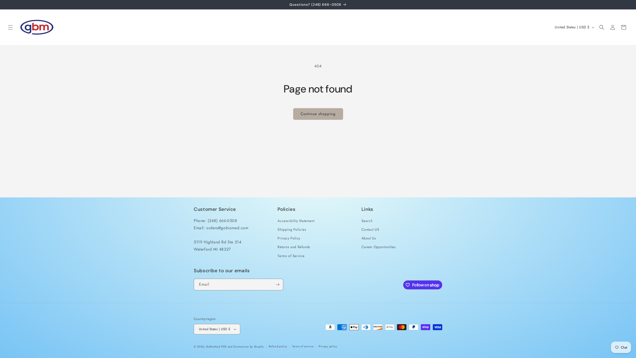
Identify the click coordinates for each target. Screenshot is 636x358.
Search (367, 220)
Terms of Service (291, 255)
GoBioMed (213, 347)
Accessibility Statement (296, 220)
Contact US (370, 229)
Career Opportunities (378, 246)
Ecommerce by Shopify (249, 347)
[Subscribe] (277, 284)
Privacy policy (328, 346)
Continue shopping (318, 114)
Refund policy (278, 346)
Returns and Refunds (294, 246)
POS (224, 347)
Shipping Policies (292, 229)
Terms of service (303, 346)
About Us (368, 238)
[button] (10, 27)
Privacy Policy (289, 238)
